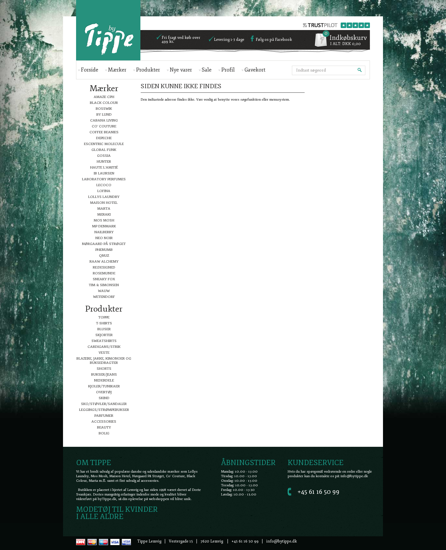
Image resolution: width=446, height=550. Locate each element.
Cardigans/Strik (104, 347)
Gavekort (255, 70)
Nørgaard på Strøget (104, 244)
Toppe (103, 317)
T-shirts (104, 323)
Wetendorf (104, 297)
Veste (104, 352)
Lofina (103, 191)
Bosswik (104, 108)
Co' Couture (104, 126)
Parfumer (103, 415)
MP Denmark (104, 226)
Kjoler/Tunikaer (104, 386)
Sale (207, 70)
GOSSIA (104, 156)
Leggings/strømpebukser (104, 410)
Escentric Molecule (104, 144)
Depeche (104, 138)
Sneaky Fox (104, 279)
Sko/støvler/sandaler (104, 404)
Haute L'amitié (104, 167)
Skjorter (104, 335)
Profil (228, 70)
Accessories (103, 421)
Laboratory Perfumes (104, 179)
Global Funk (103, 150)
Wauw (104, 291)
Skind (104, 398)
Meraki (104, 214)
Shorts (104, 368)
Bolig (104, 433)
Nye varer (181, 70)
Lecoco (103, 185)
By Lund (104, 114)
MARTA (103, 208)
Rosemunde (104, 273)
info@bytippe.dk (354, 476)
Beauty (104, 427)
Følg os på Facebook (274, 40)
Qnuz (104, 255)
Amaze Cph (104, 97)
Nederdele (104, 380)
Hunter (104, 161)
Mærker (117, 70)
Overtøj (104, 392)
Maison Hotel (104, 203)
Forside (89, 70)
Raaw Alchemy (104, 261)
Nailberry (104, 232)
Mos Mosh (104, 220)
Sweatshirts (104, 341)
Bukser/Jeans (104, 374)
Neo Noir (104, 238)
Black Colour (104, 103)
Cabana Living (104, 120)
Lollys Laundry (103, 197)
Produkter (148, 70)
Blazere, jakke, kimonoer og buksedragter (103, 360)
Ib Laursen (104, 173)
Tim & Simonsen (104, 285)
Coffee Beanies (104, 132)
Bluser (104, 329)
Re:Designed (104, 267)
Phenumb (104, 250)
